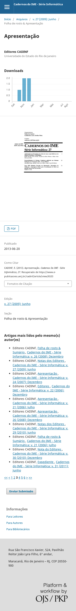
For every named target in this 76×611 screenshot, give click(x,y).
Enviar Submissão (21, 491)
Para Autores (14, 523)
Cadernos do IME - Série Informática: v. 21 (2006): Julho (37, 443)
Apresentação (48, 373)
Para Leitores (14, 516)
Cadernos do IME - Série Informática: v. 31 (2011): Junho (41, 466)
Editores (44, 386)
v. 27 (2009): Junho (44, 19)
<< (6, 477)
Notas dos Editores (51, 361)
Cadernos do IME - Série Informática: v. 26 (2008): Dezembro (38, 354)
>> (30, 477)
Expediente (46, 462)
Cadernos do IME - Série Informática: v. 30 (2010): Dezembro (40, 455)
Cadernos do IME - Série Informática (38, 4)
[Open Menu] (7, 7)
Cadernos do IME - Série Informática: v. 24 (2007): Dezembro (40, 380)
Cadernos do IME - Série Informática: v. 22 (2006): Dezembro (41, 390)
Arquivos (21, 19)
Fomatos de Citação (19, 284)
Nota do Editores (50, 449)
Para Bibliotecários (18, 529)
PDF (13, 228)
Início (7, 19)
